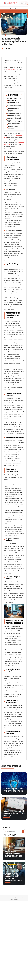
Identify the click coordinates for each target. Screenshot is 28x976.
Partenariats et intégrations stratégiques (13, 109)
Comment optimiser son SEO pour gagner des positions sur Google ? (13, 813)
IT (4, 35)
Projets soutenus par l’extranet (14, 112)
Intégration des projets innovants (14, 115)
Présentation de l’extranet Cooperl (14, 99)
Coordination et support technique (15, 117)
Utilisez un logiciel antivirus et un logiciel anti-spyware (13, 790)
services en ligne (11, 69)
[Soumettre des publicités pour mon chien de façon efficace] (14, 848)
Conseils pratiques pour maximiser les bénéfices (14, 119)
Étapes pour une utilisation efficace (14, 113)
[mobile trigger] (2, 3)
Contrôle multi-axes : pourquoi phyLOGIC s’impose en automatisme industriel (13, 877)
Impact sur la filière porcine (13, 104)
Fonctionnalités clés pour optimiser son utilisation (14, 106)
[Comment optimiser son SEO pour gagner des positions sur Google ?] (14, 808)
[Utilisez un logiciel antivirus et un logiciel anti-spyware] (14, 783)
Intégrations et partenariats (13, 102)
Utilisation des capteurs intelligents (15, 122)
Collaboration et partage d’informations (13, 127)
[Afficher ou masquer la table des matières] (20, 95)
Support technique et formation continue (14, 124)
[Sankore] (10, 3)
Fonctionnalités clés (12, 100)
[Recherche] (21, 3)
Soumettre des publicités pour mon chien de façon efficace (13, 854)
